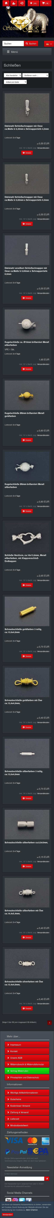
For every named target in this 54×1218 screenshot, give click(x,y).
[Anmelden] (46, 1178)
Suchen (32, 43)
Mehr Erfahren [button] (32, 1209)
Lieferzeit (14, 1118)
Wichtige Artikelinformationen (23, 1092)
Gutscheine (15, 1099)
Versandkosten (43, 148)
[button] (49, 44)
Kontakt (13, 1051)
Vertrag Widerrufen (18, 1070)
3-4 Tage (16, 137)
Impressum (15, 1044)
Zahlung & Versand (18, 1112)
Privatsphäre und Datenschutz (24, 1077)
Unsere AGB (15, 1057)
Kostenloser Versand (19, 1105)
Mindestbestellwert (18, 1125)
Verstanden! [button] (7, 1214)
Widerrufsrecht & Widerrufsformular (26, 1064)
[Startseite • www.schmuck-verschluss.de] (27, 18)
